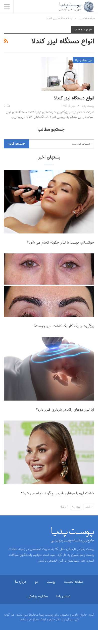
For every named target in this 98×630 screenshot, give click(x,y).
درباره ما (20, 582)
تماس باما (63, 596)
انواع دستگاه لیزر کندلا (74, 98)
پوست (51, 582)
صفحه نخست (73, 582)
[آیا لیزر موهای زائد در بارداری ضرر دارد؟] (49, 369)
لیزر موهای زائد (83, 60)
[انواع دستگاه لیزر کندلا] (67, 74)
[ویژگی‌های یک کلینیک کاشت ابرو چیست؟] (49, 285)
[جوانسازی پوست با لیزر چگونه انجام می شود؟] (49, 201)
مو (36, 582)
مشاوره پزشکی (38, 596)
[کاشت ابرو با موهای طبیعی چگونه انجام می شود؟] (49, 452)
